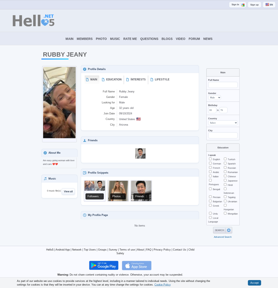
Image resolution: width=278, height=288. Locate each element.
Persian (216, 197)
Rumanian (233, 172)
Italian (216, 176)
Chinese (232, 176)
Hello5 (50, 249)
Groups (102, 249)
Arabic (216, 172)
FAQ (148, 249)
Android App (63, 249)
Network (77, 249)
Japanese (233, 181)
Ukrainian (232, 201)
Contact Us (179, 249)
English (216, 159)
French (216, 168)
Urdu (215, 213)
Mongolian (233, 213)
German (217, 163)
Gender (212, 93)
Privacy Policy (162, 249)
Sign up (254, 4)
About (140, 249)
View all (68, 191)
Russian (232, 168)
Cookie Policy (162, 284)
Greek (216, 206)
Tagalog (231, 197)
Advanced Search (223, 237)
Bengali (216, 189)
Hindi (230, 185)
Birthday (212, 105)
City (210, 130)
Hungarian (229, 209)
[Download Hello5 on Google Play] (104, 265)
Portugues (214, 184)
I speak (212, 155)
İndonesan (229, 193)
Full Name (213, 80)
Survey (113, 249)
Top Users (90, 249)
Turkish (231, 159)
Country (212, 118)
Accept (254, 282)
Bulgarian (217, 201)
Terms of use (127, 249)
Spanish (232, 163)
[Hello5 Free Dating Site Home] (27, 20)
